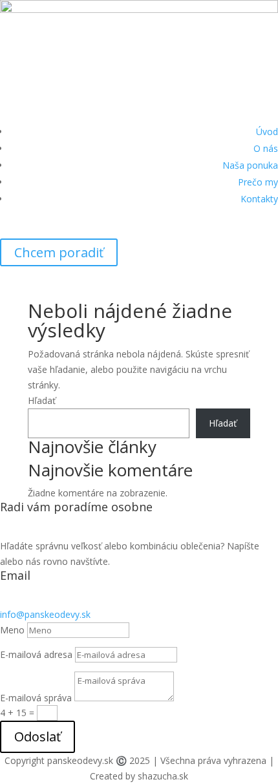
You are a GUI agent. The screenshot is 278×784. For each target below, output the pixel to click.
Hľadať (42, 400)
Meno (12, 630)
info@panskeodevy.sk (45, 614)
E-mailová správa (36, 698)
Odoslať (37, 736)
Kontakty (259, 199)
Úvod (267, 131)
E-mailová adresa (36, 654)
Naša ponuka (250, 165)
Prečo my (258, 182)
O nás (265, 148)
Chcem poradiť (58, 252)
